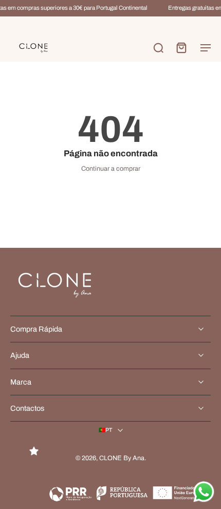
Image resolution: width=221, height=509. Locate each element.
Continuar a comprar (110, 168)
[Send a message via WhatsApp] (204, 492)
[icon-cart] (181, 47)
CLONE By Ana (121, 458)
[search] (158, 47)
